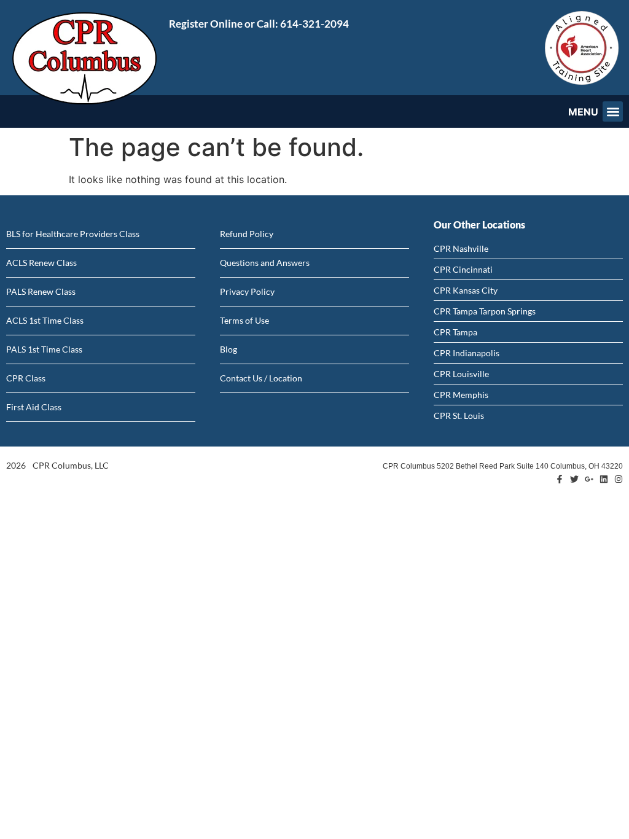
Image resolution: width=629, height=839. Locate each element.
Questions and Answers (265, 262)
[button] (613, 111)
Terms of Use (244, 320)
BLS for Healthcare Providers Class (72, 233)
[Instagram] (618, 479)
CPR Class (25, 378)
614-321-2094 (314, 23)
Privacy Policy (247, 291)
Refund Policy (246, 233)
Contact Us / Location (261, 378)
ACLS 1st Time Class (45, 320)
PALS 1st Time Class (44, 349)
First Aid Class (33, 407)
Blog (228, 349)
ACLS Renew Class (41, 262)
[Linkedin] (604, 479)
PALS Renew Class (41, 291)
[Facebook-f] (559, 479)
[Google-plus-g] (589, 479)
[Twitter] (574, 479)
